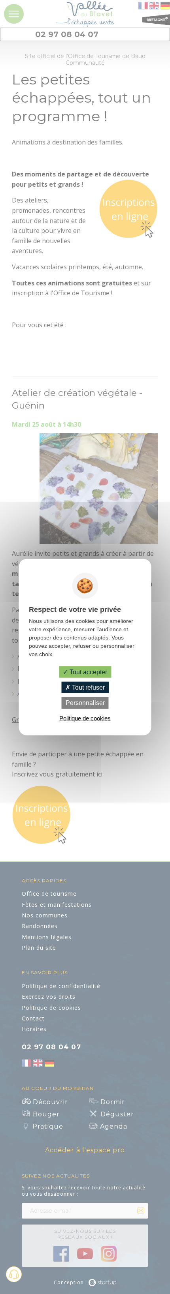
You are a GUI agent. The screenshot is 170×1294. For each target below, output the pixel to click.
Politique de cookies (85, 718)
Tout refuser (87, 687)
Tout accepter (87, 672)
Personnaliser (85, 703)
